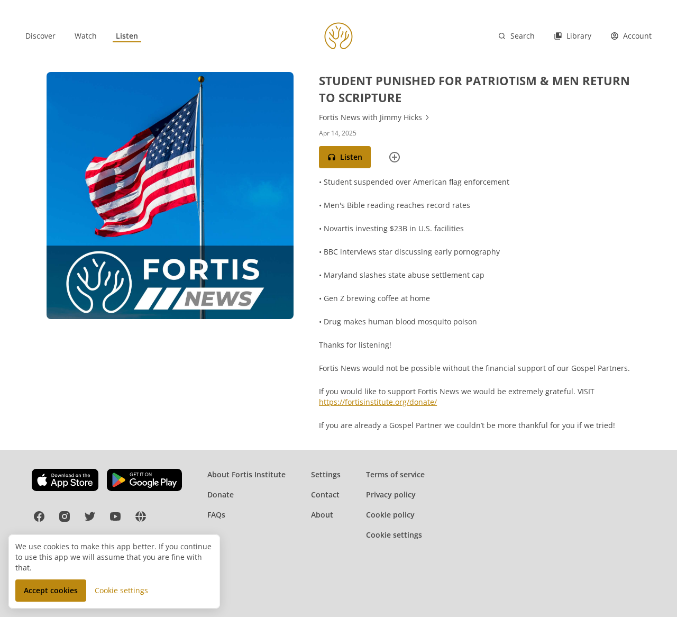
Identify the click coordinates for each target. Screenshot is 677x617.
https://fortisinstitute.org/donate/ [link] (378, 402)
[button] (345, 157)
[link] (40, 36)
